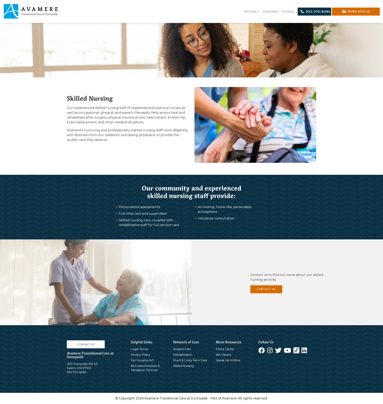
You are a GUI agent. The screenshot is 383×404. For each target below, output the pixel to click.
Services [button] (250, 11)
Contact (288, 11)
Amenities (270, 11)
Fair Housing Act (142, 360)
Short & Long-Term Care (190, 360)
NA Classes (223, 355)
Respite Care (182, 349)
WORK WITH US (358, 11)
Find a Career (225, 349)
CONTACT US (266, 289)
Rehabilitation (182, 355)
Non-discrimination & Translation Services (145, 368)
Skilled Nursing (183, 366)
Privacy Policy (140, 355)
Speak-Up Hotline (228, 360)
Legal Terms (139, 349)
